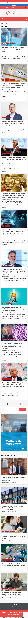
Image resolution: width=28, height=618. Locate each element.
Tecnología (7, 303)
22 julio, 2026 (12, 163)
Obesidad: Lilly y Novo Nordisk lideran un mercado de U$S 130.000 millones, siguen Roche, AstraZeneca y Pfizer (13, 195)
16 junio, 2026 (13, 237)
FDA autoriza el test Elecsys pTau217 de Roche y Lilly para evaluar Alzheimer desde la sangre (14, 536)
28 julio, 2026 (12, 89)
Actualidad (5, 588)
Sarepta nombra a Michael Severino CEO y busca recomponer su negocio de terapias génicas (13, 123)
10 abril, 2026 (12, 350)
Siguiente (18, 404)
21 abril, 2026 (12, 276)
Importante (5, 265)
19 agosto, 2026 (13, 53)
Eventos (9, 606)
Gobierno (5, 153)
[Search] (26, 19)
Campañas (22, 604)
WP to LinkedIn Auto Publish (8, 617)
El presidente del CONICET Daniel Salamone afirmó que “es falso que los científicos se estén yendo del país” (12, 594)
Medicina (7, 43)
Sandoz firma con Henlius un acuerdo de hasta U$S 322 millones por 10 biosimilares (13, 49)
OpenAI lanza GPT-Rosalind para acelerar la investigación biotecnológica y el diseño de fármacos (14, 308)
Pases (9, 117)
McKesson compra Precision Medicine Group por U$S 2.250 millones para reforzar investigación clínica (14, 508)
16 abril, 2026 (12, 312)
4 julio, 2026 (12, 199)
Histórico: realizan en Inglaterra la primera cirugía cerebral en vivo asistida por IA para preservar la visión (14, 479)
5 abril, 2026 (12, 390)
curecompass (6, 53)
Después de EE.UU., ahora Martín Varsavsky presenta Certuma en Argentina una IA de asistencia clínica (13, 565)
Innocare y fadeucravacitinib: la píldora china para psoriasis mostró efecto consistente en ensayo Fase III (13, 85)
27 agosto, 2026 (13, 597)
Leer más (4, 61)
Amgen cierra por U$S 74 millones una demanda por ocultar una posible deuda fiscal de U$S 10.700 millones (14, 159)
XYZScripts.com (22, 617)
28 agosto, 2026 (13, 482)
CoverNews (10, 614)
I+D (3, 43)
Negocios (12, 43)
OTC (14, 604)
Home (3, 604)
